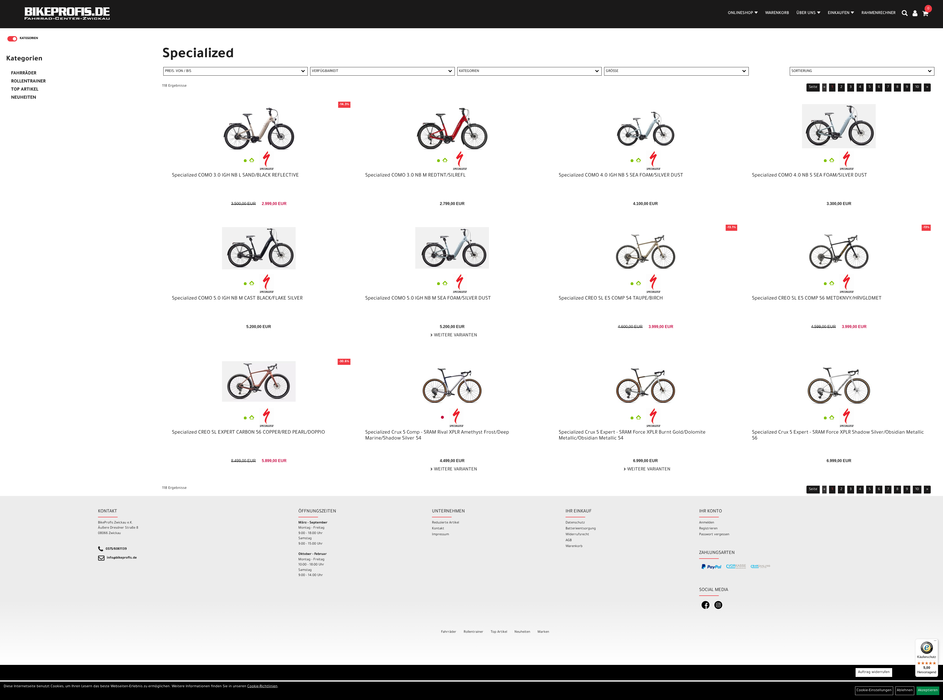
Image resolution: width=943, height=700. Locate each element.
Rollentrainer (28, 81)
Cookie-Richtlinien (262, 687)
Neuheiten (23, 98)
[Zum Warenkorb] (925, 15)
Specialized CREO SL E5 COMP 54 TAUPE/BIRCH (611, 299)
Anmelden (706, 523)
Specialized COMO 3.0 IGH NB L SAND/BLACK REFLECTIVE (235, 175)
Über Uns (806, 13)
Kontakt (438, 529)
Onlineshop (740, 13)
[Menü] (935, 642)
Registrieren (708, 529)
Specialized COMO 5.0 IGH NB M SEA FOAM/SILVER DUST (428, 299)
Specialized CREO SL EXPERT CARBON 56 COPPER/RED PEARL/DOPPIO (248, 433)
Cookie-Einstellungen (874, 691)
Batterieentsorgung (581, 529)
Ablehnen (905, 691)
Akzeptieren (928, 691)
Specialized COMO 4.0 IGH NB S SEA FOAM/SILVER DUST (621, 175)
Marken (543, 632)
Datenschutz (575, 523)
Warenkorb (777, 13)
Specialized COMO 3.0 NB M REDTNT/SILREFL (415, 175)
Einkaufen (838, 13)
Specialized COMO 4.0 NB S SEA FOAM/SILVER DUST (809, 175)
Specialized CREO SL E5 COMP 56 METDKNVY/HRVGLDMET (817, 299)
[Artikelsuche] (905, 15)
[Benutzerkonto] (915, 14)
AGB (569, 540)
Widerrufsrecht (577, 534)
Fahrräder (23, 73)
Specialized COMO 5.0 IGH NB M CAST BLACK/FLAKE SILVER (237, 299)
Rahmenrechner (878, 13)
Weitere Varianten (455, 335)
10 (917, 87)
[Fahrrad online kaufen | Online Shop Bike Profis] (67, 13)
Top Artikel (24, 89)
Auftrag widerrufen (874, 672)
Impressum (440, 534)
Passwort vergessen (714, 534)
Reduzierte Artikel (445, 523)
